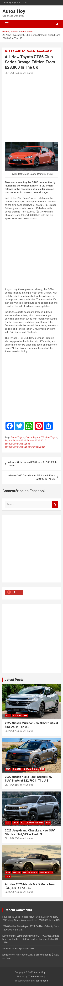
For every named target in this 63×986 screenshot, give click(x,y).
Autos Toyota (18, 437)
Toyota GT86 (44, 51)
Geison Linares (25, 73)
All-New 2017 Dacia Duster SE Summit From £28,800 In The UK (31, 477)
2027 (8, 715)
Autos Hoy (13, 11)
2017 (7, 51)
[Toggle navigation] (6, 24)
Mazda (16, 872)
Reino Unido (18, 51)
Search (55, 504)
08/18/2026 (11, 838)
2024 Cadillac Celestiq (14, 926)
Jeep (15, 823)
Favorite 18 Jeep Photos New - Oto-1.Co (24, 916)
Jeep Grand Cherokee (32, 823)
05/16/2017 (11, 73)
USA (25, 715)
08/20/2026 (11, 731)
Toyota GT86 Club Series (17, 443)
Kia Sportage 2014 (24, 948)
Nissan (17, 715)
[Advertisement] (31, 108)
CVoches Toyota (49, 437)
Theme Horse (35, 976)
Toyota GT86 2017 (36, 440)
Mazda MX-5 (46, 872)
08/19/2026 (11, 784)
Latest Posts (14, 680)
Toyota (31, 51)
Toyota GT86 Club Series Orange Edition (25, 446)
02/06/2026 (11, 892)
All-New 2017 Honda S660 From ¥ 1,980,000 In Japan (32, 464)
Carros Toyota (33, 437)
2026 (8, 872)
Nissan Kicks (30, 769)
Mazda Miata (30, 872)
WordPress (42, 980)
